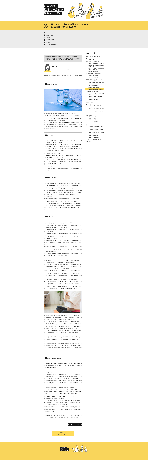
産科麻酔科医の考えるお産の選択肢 (96, 89)
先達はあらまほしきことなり (94, 94)
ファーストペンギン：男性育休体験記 (96, 93)
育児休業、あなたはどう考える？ (93, 91)
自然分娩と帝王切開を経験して (95, 87)
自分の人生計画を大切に (94, 135)
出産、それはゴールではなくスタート (94, 79)
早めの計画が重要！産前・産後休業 (93, 73)
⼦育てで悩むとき (90, 125)
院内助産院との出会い (49, 39)
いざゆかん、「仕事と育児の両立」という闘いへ (96, 106)
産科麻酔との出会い (49, 35)
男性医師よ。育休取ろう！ (94, 99)
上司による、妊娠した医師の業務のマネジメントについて (96, 69)
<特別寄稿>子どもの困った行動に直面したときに (96, 130)
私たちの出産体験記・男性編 (94, 80)
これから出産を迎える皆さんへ (51, 44)
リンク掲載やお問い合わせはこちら (63, 433)
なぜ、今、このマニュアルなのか (93, 56)
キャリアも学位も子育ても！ (94, 77)
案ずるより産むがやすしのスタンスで (96, 63)
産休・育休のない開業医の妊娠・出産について (96, 109)
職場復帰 (88, 104)
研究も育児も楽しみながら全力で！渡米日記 (96, 133)
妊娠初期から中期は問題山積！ (92, 62)
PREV (70, 424)
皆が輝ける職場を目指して (94, 71)
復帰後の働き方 (89, 115)
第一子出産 (47, 37)
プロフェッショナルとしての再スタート (96, 112)
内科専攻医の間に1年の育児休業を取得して (96, 97)
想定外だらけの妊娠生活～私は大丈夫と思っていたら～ (96, 66)
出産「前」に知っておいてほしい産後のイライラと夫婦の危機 (96, 83)
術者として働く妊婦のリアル (94, 75)
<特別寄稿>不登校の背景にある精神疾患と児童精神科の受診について (96, 127)
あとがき (88, 141)
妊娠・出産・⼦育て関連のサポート (93, 139)
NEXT (79, 424)
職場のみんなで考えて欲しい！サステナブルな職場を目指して (96, 120)
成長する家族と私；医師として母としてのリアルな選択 (96, 117)
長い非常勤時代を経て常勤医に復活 (96, 123)
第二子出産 (47, 42)
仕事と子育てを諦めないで (94, 137)
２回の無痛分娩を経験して (94, 85)
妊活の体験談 (91, 59)
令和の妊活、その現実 (91, 58)
